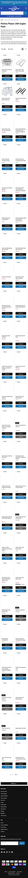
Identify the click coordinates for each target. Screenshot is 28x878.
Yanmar (2, 802)
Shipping (2, 811)
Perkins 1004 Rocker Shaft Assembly (7, 397)
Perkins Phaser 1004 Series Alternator (20, 698)
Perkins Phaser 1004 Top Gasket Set (7, 70)
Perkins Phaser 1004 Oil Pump (20, 336)
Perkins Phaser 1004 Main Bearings (7, 188)
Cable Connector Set (6, 728)
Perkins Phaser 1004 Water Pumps (20, 578)
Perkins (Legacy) (4, 798)
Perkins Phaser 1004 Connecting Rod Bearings (21, 159)
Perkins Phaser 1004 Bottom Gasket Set (6, 99)
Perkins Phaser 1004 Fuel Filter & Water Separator (7, 517)
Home (2, 19)
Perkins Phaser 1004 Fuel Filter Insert (7, 456)
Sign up (22, 843)
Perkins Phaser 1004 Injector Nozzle (20, 548)
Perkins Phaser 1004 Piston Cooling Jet (20, 277)
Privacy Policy (3, 827)
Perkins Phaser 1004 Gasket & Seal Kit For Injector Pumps (6, 579)
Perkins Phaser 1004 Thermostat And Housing (20, 639)
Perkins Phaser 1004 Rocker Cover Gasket (20, 70)
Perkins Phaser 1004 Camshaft (6, 336)
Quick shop (7, 76)
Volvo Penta (3, 800)
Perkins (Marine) (4, 793)
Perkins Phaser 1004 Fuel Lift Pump (21, 425)
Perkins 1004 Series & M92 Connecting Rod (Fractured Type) (21, 219)
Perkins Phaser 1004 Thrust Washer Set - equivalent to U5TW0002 (20, 189)
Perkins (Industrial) (4, 795)
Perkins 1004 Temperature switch (21, 668)
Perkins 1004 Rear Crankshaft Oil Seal (5, 159)
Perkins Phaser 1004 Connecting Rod (6, 218)
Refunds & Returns (4, 829)
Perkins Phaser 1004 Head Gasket (21, 99)
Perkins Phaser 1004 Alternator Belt (6, 610)
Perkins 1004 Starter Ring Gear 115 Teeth (7, 248)
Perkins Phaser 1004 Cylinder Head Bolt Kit (6, 129)
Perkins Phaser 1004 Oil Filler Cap (20, 367)
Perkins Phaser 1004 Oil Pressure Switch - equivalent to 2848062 (6, 669)
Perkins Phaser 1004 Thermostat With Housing (20, 758)
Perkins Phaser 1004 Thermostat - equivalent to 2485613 (21, 457)
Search (2, 822)
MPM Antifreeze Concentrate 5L (5, 639)
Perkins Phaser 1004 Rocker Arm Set (20, 397)
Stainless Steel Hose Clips (21, 728)
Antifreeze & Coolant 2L (20, 610)
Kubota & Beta (3, 804)
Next (16, 774)
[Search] (25, 13)
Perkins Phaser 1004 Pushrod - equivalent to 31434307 (6, 426)
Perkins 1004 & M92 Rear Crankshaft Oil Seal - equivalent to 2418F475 (21, 130)
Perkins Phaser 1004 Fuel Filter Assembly (21, 517)
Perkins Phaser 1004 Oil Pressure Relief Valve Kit (20, 306)
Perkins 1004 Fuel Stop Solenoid (6, 698)
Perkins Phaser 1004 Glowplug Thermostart (6, 486)
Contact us (3, 831)
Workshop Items (4, 806)
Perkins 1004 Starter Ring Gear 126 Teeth (21, 248)
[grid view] (22, 49)
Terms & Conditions (4, 825)
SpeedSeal (3, 813)
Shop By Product (4, 791)
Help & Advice (3, 809)
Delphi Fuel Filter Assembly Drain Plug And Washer (7, 549)
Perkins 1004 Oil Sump (6, 277)
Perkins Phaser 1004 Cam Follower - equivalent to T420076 (7, 368)
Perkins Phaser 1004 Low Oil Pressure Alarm (21, 486)
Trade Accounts (3, 815)
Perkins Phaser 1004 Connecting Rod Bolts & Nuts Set (6, 307)
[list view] (25, 49)
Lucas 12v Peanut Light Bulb (6, 758)
